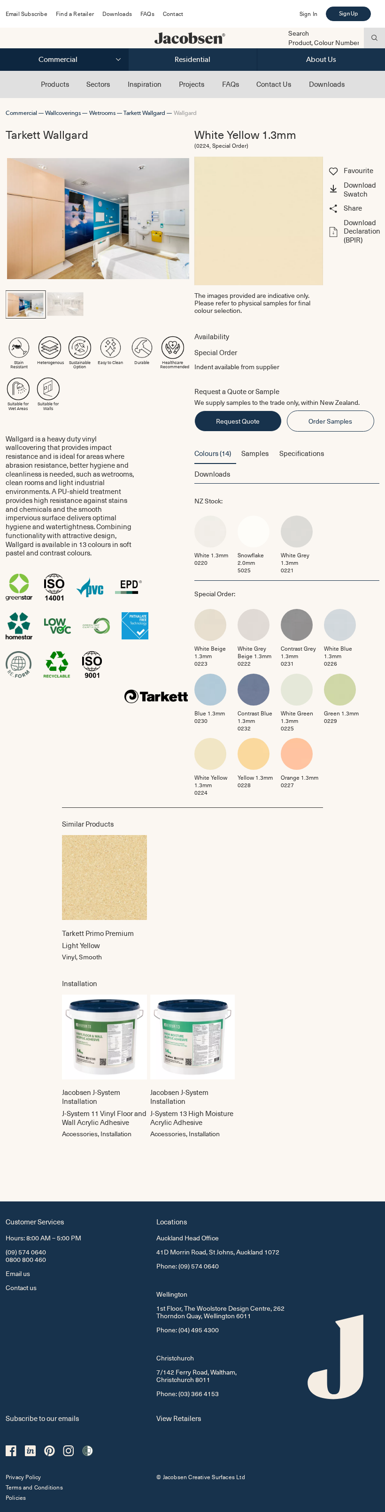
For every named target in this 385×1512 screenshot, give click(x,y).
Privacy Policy (23, 1477)
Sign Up (348, 13)
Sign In (308, 13)
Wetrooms (102, 112)
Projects (191, 84)
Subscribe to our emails (42, 1418)
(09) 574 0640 (26, 1252)
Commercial (57, 59)
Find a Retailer (75, 13)
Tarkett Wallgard (144, 112)
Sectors (98, 84)
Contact (173, 13)
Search (298, 33)
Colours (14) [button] (212, 453)
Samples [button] (255, 453)
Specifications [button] (301, 453)
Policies (16, 1497)
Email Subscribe (26, 13)
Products (55, 84)
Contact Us (273, 84)
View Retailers (178, 1418)
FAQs (147, 13)
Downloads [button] (212, 474)
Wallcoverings (63, 112)
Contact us (21, 1287)
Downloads (117, 13)
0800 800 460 (26, 1259)
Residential (192, 59)
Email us (18, 1273)
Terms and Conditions (34, 1487)
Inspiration (145, 84)
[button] (353, 190)
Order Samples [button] (330, 421)
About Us (321, 59)
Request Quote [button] (238, 421)
